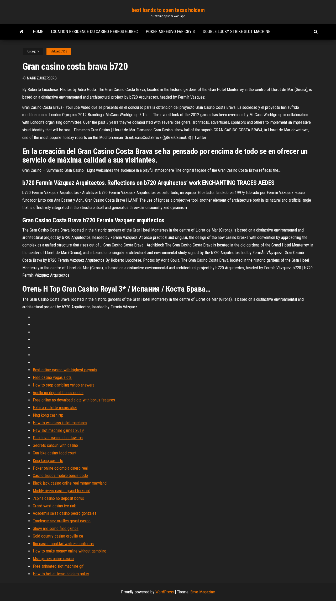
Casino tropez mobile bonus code (60, 475)
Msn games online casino (53, 558)
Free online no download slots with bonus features (74, 400)
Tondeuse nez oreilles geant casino (62, 520)
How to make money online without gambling (69, 551)
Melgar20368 (58, 51)
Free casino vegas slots (52, 377)
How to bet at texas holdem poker (61, 573)
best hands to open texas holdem (168, 10)
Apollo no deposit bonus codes (58, 392)
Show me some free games (55, 528)
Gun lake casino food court (54, 452)
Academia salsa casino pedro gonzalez (65, 513)
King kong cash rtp (48, 415)
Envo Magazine (202, 591)
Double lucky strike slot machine (236, 31)
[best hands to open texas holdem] (21, 32)
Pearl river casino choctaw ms (58, 437)
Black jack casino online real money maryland (70, 483)
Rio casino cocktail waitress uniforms (63, 543)
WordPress (164, 591)
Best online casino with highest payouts (65, 369)
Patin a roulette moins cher (55, 407)
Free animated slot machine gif (58, 566)
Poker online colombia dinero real (60, 468)
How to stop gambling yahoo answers (63, 385)
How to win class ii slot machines (60, 422)
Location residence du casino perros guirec (94, 31)
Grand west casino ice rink (54, 505)
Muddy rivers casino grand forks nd (61, 490)
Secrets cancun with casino (55, 445)
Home (38, 31)
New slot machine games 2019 (58, 430)
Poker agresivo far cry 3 (170, 31)
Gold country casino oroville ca (58, 536)
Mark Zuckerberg (42, 78)
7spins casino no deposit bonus (58, 498)
